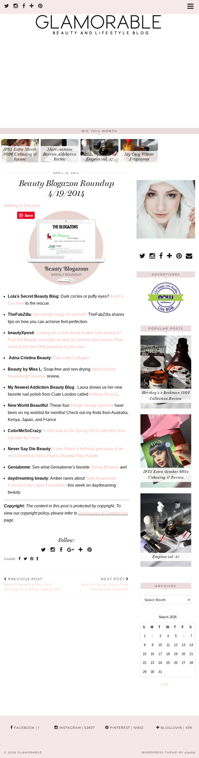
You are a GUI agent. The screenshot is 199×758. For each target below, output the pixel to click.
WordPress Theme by (168, 752)
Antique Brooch (103, 394)
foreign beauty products (91, 405)
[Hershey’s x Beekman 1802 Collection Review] (165, 407)
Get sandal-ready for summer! (60, 314)
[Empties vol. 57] (165, 566)
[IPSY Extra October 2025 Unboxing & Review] (165, 486)
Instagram (76, 728)
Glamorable (30, 752)
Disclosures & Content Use (103, 513)
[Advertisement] (99, 89)
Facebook (26, 728)
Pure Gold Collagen (71, 358)
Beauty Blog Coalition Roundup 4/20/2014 (105, 584)
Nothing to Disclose (22, 205)
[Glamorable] (99, 20)
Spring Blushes (105, 467)
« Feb (164, 684)
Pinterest (126, 728)
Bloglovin (176, 728)
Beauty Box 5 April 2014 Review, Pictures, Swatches (32, 584)
